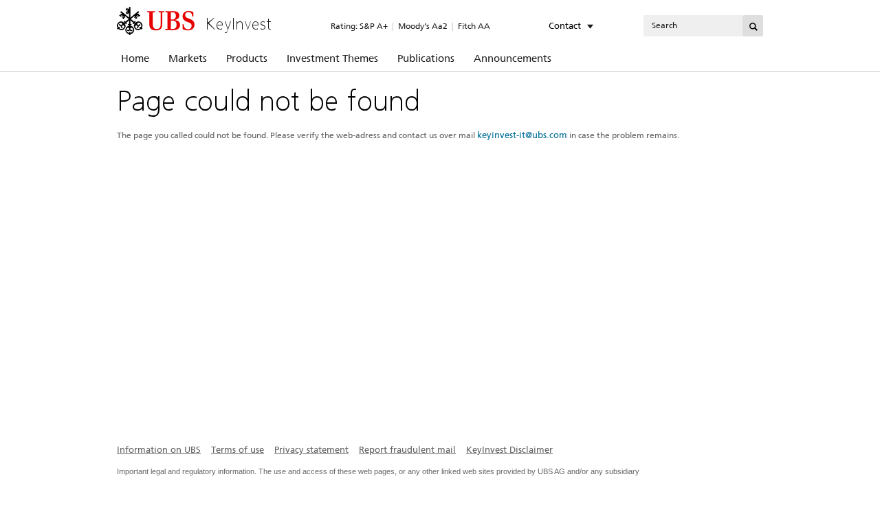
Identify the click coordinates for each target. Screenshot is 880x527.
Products (246, 58)
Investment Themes (332, 58)
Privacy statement (311, 450)
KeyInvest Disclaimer (509, 450)
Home (135, 58)
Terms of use (237, 450)
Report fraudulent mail (407, 450)
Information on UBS (159, 450)
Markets (187, 58)
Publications (425, 58)
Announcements (512, 58)
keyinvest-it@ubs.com (522, 135)
